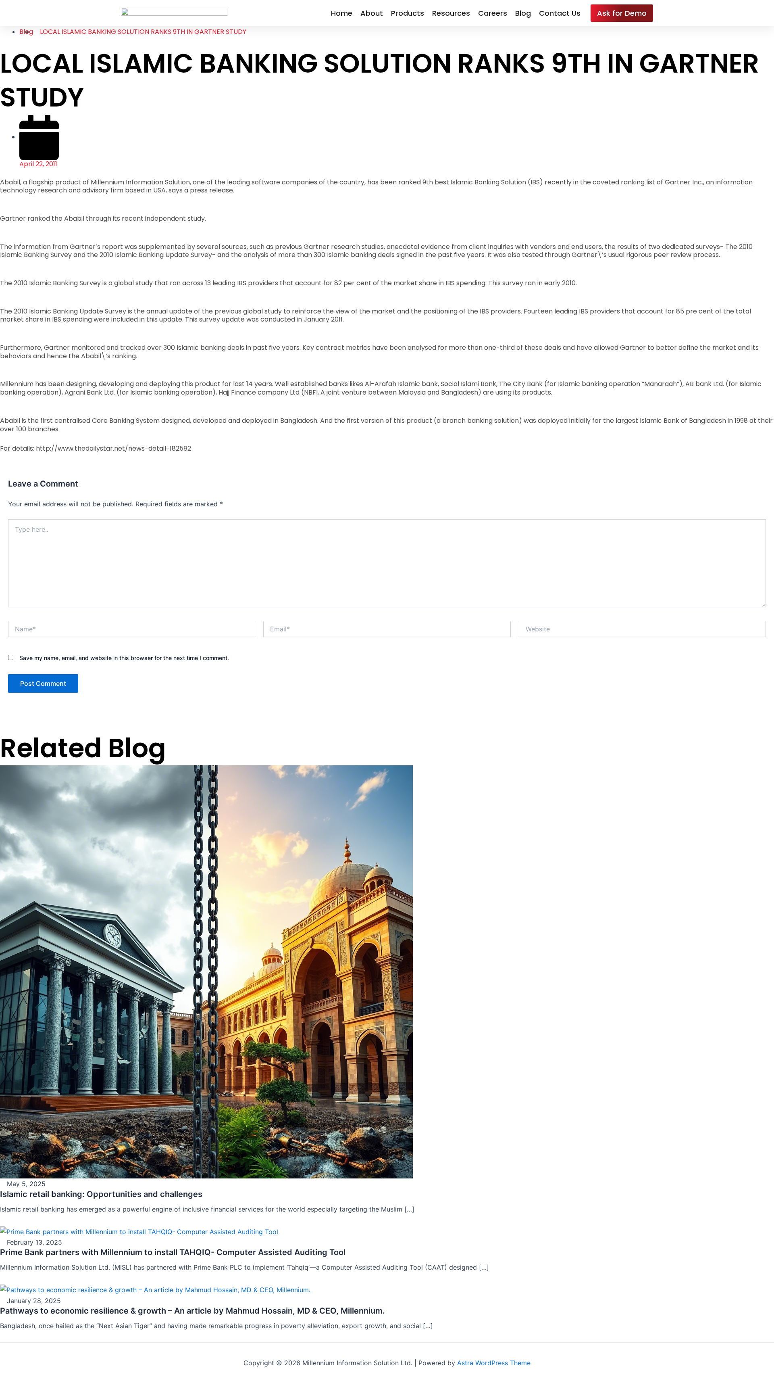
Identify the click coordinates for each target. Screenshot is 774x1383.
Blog (523, 13)
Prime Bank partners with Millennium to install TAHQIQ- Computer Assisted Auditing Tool (172, 1252)
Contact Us (559, 13)
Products (407, 13)
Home (341, 13)
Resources (451, 13)
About (371, 13)
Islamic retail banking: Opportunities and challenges (101, 1194)
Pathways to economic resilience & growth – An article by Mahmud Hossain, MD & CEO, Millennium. (192, 1311)
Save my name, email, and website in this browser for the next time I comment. (124, 657)
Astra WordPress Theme (494, 1363)
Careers (492, 13)
